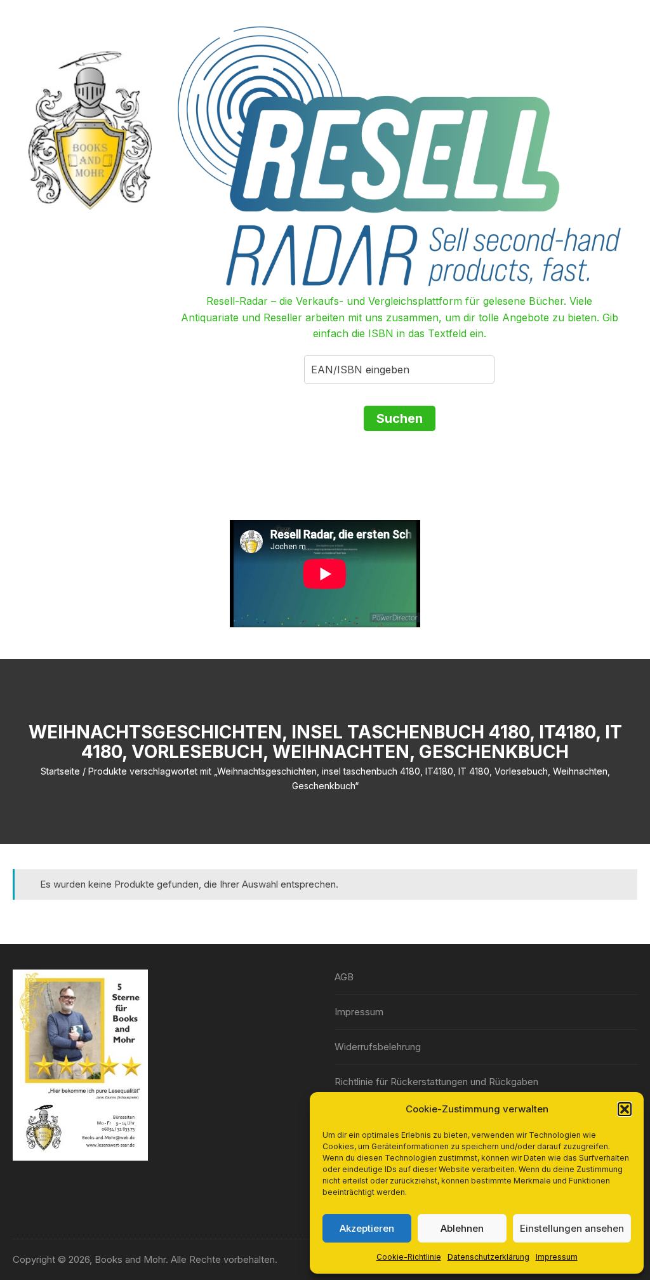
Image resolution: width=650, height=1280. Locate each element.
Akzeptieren (367, 1228)
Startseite (60, 771)
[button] (624, 1109)
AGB (344, 977)
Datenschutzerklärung (488, 1257)
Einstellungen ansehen (572, 1228)
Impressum (557, 1257)
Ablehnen (462, 1228)
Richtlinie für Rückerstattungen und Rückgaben (436, 1082)
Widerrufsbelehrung (378, 1047)
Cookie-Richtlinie (408, 1257)
